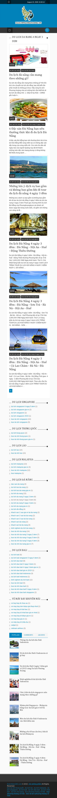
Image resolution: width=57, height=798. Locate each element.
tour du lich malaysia (19, 470)
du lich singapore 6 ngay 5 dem (23, 406)
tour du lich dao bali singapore (22, 592)
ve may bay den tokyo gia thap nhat (24, 606)
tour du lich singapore (19, 419)
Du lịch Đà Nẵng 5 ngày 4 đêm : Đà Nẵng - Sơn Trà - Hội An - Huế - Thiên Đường (33, 760)
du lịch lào (29, 788)
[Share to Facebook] (23, 61)
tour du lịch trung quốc (15, 788)
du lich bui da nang (18, 487)
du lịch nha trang (17, 792)
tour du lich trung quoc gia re (22, 439)
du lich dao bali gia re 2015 (21, 570)
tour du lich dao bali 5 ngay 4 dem (24, 589)
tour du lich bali (17, 583)
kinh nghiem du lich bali (20, 580)
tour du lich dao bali (18, 586)
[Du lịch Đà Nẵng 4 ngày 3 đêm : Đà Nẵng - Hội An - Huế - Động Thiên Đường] (28, 224)
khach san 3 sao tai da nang (21, 519)
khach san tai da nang (19, 525)
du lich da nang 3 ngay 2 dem (22, 497)
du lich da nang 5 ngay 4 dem (22, 503)
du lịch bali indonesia (19, 577)
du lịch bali (23, 790)
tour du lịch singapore (19, 422)
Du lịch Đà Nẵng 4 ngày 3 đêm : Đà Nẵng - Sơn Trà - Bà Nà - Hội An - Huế (27, 305)
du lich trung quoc (18, 433)
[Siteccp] (8, 51)
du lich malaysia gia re (19, 467)
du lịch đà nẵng (17, 509)
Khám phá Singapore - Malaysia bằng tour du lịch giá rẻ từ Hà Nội (33, 707)
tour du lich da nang (28, 70)
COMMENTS (28, 635)
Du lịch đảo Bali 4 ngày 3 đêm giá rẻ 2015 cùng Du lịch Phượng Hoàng (34, 668)
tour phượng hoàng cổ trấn (35, 792)
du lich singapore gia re (20, 410)
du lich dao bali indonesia (21, 573)
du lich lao (15, 450)
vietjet (13, 625)
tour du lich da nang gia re (30, 182)
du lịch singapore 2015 (19, 416)
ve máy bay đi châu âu (19, 622)
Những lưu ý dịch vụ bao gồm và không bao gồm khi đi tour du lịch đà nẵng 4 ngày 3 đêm (28, 190)
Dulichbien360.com (14, 784)
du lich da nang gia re (19, 506)
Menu (9, 2)
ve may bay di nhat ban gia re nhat (24, 613)
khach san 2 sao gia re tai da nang (24, 512)
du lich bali (15, 555)
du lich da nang (15, 70)
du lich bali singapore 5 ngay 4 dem (24, 558)
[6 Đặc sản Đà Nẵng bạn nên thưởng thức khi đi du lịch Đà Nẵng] (28, 109)
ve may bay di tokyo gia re (21, 616)
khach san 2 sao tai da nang (21, 516)
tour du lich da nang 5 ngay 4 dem (24, 541)
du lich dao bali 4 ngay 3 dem (22, 564)
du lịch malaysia (40, 788)
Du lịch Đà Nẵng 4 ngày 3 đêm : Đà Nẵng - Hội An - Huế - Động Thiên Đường (28, 247)
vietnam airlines (17, 628)
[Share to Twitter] (26, 61)
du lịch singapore (17, 413)
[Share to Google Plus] (30, 61)
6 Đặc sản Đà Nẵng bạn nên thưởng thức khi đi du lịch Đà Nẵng (28, 132)
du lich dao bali (17, 561)
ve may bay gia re (17, 619)
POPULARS (16, 635)
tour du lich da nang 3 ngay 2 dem (34, 124)
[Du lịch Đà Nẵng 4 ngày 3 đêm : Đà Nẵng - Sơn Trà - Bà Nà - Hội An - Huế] (28, 282)
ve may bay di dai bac (19, 609)
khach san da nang (18, 522)
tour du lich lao (16, 453)
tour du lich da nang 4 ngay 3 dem (33, 354)
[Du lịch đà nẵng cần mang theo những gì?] (28, 56)
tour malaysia (16, 473)
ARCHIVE (41, 635)
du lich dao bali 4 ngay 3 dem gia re (24, 567)
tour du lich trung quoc (19, 436)
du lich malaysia (17, 464)
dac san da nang (15, 124)
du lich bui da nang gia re (20, 490)
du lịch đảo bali (34, 790)
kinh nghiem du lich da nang (22, 528)
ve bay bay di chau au (19, 603)
